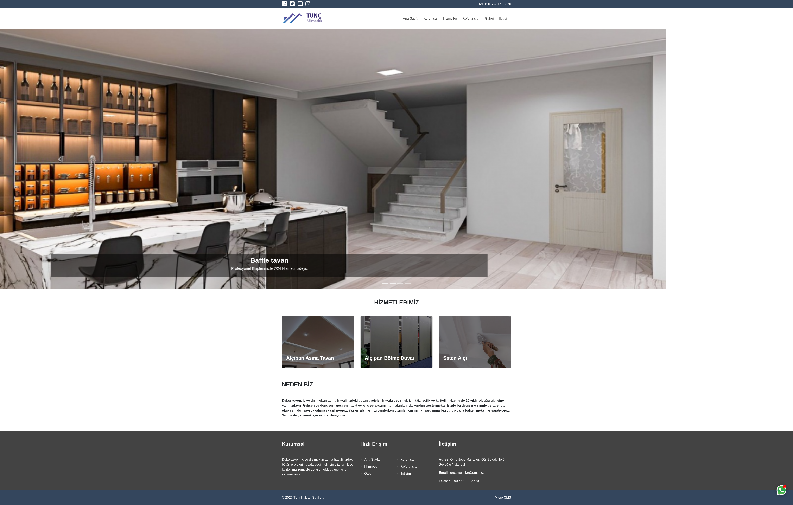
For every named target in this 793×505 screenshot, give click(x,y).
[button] (59, 159)
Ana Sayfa (410, 18)
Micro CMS (503, 497)
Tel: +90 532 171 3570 (494, 4)
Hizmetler (450, 18)
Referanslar (471, 18)
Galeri (489, 18)
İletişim (504, 18)
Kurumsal (431, 18)
